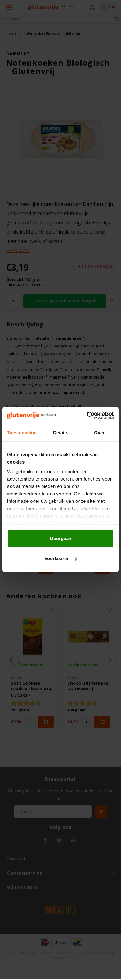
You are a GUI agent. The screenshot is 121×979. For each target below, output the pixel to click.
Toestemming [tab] (22, 432)
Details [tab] (60, 432)
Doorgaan (60, 538)
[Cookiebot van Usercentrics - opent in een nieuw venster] (87, 416)
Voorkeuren (56, 558)
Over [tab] (99, 432)
